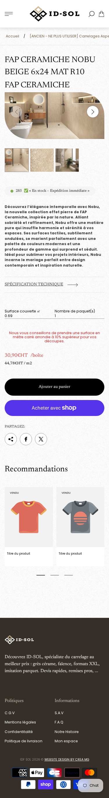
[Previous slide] (16, 111)
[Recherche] (91, 14)
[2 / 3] (42, 160)
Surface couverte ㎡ (22, 311)
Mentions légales (20, 722)
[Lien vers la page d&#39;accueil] (19, 640)
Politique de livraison (23, 741)
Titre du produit (18, 553)
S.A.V (59, 712)
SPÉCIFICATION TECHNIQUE (34, 285)
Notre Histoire (67, 731)
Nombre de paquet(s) (75, 311)
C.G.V (10, 712)
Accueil (12, 36)
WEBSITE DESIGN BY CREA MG (66, 759)
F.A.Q (59, 722)
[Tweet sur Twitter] (41, 439)
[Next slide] (93, 111)
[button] (40, 575)
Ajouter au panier (54, 387)
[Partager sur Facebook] (26, 439)
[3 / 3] (67, 160)
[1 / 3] (17, 160)
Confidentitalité (19, 731)
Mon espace (66, 741)
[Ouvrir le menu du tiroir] (8, 14)
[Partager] (11, 439)
